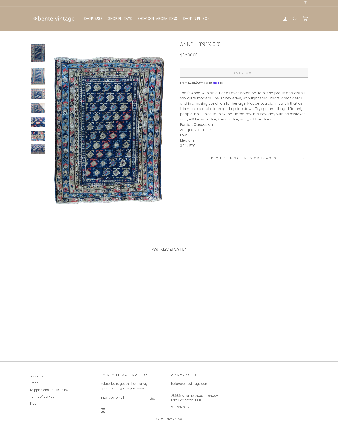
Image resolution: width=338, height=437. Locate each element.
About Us (36, 376)
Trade (34, 383)
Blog (33, 403)
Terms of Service (42, 397)
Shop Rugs (93, 18)
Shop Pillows (120, 18)
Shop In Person (196, 18)
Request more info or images (244, 158)
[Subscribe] (152, 398)
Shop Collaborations (157, 18)
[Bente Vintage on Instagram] (103, 410)
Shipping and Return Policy (49, 390)
